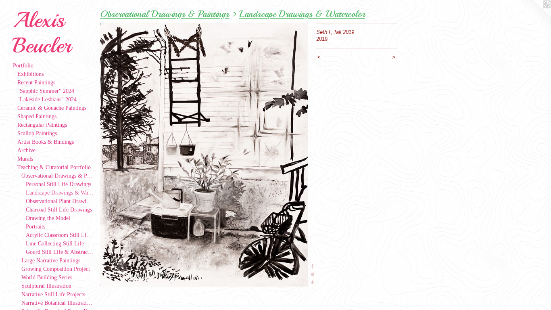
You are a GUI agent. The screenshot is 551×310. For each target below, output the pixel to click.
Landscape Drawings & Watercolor (60, 193)
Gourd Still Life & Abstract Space (60, 252)
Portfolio (23, 66)
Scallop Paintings (37, 133)
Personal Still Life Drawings (58, 184)
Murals (25, 159)
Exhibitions (30, 74)
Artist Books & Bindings (45, 142)
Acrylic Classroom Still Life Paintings (60, 235)
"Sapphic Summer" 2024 (45, 91)
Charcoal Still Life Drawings (59, 210)
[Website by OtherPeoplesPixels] (535, 16)
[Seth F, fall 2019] (204, 155)
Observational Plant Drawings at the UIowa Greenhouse (60, 201)
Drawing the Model (48, 218)
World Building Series (46, 277)
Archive (26, 150)
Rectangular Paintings (42, 125)
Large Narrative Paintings (50, 261)
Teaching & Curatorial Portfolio (54, 167)
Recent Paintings (36, 83)
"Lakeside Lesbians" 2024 (47, 99)
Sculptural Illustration (46, 286)
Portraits (35, 227)
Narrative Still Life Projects (53, 294)
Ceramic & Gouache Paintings (51, 108)
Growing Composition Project (55, 269)
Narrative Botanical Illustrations (57, 303)
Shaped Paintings (36, 116)
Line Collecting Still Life (55, 244)
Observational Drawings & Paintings (57, 176)
